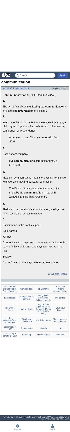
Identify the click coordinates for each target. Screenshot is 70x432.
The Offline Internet (10, 309)
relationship (43, 289)
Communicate (26, 289)
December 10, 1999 (10, 328)
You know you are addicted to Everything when (9, 289)
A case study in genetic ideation (10, 334)
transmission (9, 298)
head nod (60, 335)
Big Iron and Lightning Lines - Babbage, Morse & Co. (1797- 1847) (43, 309)
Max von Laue (43, 335)
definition (7, 88)
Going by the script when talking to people (43, 297)
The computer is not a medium (60, 320)
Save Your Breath (60, 309)
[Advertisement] (35, 36)
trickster (43, 328)
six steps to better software (26, 298)
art (60, 328)
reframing (26, 335)
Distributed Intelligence (26, 320)
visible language (43, 320)
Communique (27, 328)
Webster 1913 (22, 88)
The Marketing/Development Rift (10, 320)
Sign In (62, 75)
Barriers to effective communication (60, 289)
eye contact (60, 298)
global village (27, 309)
